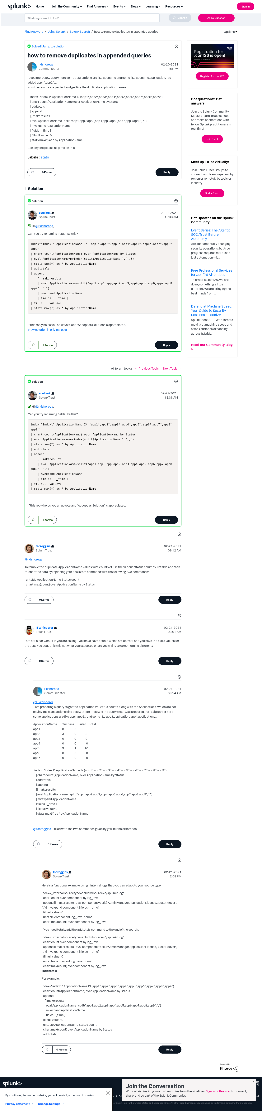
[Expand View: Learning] (159, 6)
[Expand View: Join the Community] (81, 6)
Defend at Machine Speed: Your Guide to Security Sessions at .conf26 (211, 310)
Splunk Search (80, 31)
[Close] (108, 1093)
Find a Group (212, 193)
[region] (56, 1099)
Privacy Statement (17, 1103)
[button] (175, 46)
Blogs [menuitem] (134, 6)
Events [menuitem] (118, 6)
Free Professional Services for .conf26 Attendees (211, 272)
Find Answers (34, 31)
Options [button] (228, 32)
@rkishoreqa (44, 226)
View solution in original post (47, 330)
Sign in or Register (218, 1091)
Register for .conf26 (212, 76)
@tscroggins (42, 829)
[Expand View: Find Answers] (107, 6)
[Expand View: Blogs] (140, 6)
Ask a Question (216, 17)
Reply (167, 172)
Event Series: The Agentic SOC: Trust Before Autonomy (211, 234)
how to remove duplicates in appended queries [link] (126, 31)
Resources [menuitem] (172, 6)
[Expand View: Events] (124, 6)
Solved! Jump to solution (48, 46)
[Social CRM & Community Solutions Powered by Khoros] (228, 1067)
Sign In (245, 6)
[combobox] (108, 17)
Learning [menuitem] (152, 6)
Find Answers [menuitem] (96, 6)
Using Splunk (56, 31)
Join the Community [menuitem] (65, 6)
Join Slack (212, 139)
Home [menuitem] (40, 6)
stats (45, 157)
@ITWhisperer (43, 702)
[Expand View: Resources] (182, 6)
